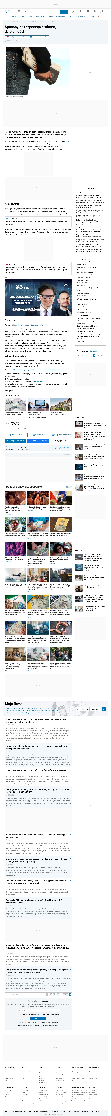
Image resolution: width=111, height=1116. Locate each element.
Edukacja (92, 16)
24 (79, 355)
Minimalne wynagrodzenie (79, 1068)
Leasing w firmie (51, 684)
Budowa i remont (94, 1051)
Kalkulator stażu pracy (62, 1074)
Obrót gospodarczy (10, 1049)
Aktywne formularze (88, 299)
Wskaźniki (83, 315)
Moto (71, 16)
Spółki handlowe (82, 304)
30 (102, 355)
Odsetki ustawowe (77, 1074)
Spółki (28, 684)
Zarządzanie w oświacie (28, 1074)
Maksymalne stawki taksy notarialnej (88, 336)
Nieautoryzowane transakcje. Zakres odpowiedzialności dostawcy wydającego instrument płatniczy (89, 196)
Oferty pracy (92, 1078)
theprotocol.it (92, 1076)
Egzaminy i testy (26, 1072)
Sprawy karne (42, 1047)
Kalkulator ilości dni (83, 293)
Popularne (82, 192)
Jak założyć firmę (47, 21)
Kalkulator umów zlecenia (85, 272)
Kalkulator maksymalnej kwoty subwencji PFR (89, 289)
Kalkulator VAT (81, 285)
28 (94, 355)
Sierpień (93, 351)
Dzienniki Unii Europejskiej (46, 1072)
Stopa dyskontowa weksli (85, 339)
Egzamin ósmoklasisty (28, 1078)
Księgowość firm (10, 1043)
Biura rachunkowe (78, 1043)
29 (98, 355)
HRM (23, 1056)
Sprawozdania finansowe (79, 1054)
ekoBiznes (8, 688)
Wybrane (99, 192)
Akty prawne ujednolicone (46, 1074)
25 (82, 355)
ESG (39, 688)
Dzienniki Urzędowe (44, 1070)
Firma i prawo (80, 417)
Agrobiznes (55, 686)
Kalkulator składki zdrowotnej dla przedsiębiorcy (87, 263)
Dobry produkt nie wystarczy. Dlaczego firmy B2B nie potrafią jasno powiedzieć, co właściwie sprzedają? (90, 241)
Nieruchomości (80, 16)
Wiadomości (92, 1045)
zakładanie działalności (22, 404)
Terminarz (84, 351)
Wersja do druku (17, 410)
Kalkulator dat (81, 295)
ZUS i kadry (8, 1051)
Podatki (47, 686)
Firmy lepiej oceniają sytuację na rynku (28, 301)
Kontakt (76, 1087)
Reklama (85, 1087)
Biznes (29, 16)
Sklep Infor (41, 1056)
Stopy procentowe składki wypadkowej (89, 326)
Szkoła (23, 1068)
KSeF (99, 16)
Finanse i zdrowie (60, 1056)
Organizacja (8, 1066)
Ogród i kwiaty (93, 1054)
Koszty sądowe (81, 307)
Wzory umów (92, 1072)
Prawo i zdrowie (43, 1058)
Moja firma (17, 21)
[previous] (47, 970)
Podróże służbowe (77, 1072)
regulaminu (38, 990)
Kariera (63, 1087)
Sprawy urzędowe (43, 1051)
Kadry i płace (8, 1074)
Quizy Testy (80, 341)
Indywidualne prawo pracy (29, 1045)
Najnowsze (91, 192)
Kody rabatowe (93, 1070)
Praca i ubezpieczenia (29, 686)
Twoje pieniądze (61, 16)
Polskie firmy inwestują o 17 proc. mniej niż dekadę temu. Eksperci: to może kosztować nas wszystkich (89, 250)
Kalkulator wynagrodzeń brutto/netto (88, 270)
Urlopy (23, 1051)
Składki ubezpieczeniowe (79, 1070)
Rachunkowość (9, 1047)
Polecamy (78, 550)
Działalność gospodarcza (85, 302)
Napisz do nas (39, 410)
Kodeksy (41, 1076)
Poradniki (17, 688)
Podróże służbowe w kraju (85, 331)
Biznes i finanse (60, 1045)
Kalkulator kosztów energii (85, 277)
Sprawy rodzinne (43, 1045)
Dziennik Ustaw (43, 1066)
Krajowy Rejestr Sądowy (84, 312)
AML (73, 1056)
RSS (69, 1087)
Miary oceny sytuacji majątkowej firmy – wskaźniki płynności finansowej (40, 346)
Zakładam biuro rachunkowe (80, 1045)
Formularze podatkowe (95, 1074)
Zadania (7, 1070)
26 (86, 355)
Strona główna (9, 21)
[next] (70, 970)
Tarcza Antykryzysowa (28, 688)
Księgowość (13, 16)
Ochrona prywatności (18, 1087)
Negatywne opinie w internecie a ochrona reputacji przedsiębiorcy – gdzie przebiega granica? (89, 201)
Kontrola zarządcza (83, 309)
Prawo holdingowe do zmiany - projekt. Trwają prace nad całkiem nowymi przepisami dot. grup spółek (88, 226)
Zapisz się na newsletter (63, 410)
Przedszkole (25, 1066)
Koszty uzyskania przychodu (85, 328)
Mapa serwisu (95, 1087)
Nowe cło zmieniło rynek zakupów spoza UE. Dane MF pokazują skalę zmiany (88, 216)
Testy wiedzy (25, 1080)
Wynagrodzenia (26, 1047)
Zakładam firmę (36, 21)
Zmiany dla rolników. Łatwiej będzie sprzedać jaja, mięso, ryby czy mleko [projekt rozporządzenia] (90, 221)
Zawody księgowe (10, 1054)
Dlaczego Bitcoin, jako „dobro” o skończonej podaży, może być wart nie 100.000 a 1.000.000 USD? (89, 211)
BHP (23, 1054)
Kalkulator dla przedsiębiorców (86, 267)
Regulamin (54, 1087)
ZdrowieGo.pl (93, 1066)
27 (90, 355)
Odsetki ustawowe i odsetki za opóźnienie (90, 318)
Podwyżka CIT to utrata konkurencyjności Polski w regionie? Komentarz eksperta (89, 230)
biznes (22, 141)
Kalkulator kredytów (83, 280)
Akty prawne (42, 1063)
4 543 (65, 970)
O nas (6, 1087)
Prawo (51, 16)
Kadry (22, 16)
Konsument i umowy (44, 1049)
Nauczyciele (25, 1070)
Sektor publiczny (40, 16)
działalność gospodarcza (39, 404)
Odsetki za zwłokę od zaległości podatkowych (87, 322)
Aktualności (8, 684)
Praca (40, 1054)
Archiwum (92, 1068)
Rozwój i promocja (10, 1072)
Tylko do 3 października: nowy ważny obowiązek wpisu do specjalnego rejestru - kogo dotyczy (89, 245)
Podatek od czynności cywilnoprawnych (89, 334)
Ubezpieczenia (26, 1049)
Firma (28, 21)
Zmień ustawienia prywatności (38, 1087)
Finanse (41, 684)
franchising (9, 404)
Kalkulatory (84, 259)
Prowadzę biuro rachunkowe (80, 1047)
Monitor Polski (42, 1068)
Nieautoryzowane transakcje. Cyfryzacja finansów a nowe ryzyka (88, 206)
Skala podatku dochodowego (80, 1076)
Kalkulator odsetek (61, 1072)
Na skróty (92, 1063)
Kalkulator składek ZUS (84, 283)
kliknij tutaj (47, 1002)
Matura (24, 1076)
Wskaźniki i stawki (78, 1063)
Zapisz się (38, 994)
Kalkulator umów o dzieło (84, 275)
